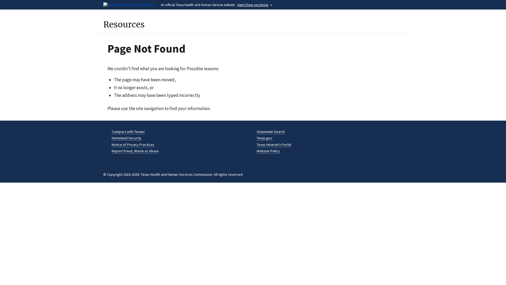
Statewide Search (271, 131)
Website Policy (268, 151)
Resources (124, 24)
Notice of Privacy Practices (133, 144)
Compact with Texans (128, 131)
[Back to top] (491, 270)
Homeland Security (127, 138)
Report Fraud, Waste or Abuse (135, 151)
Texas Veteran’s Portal (274, 144)
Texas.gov (264, 138)
